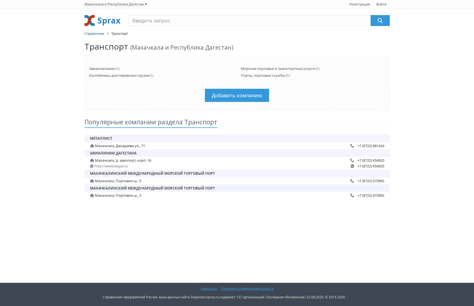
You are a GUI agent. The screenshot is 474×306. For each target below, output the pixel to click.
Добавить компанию (237, 95)
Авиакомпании (102, 68)
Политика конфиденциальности (247, 288)
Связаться (209, 288)
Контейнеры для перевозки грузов (119, 75)
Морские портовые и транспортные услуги (278, 68)
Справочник (94, 33)
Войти (381, 4)
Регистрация (359, 4)
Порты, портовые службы (263, 75)
